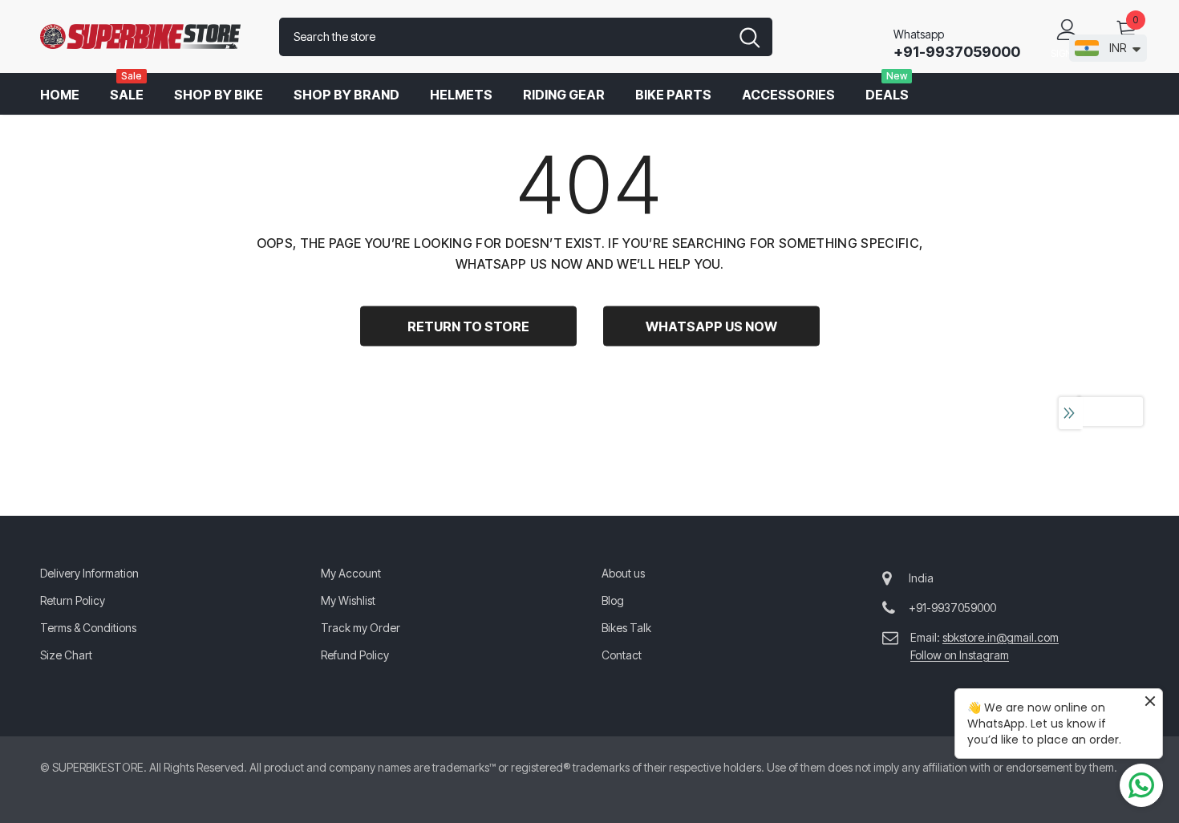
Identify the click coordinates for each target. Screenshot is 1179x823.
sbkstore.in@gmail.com (1000, 637)
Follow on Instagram (959, 655)
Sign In (1067, 53)
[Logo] (147, 37)
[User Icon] (1067, 29)
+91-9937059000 (956, 51)
